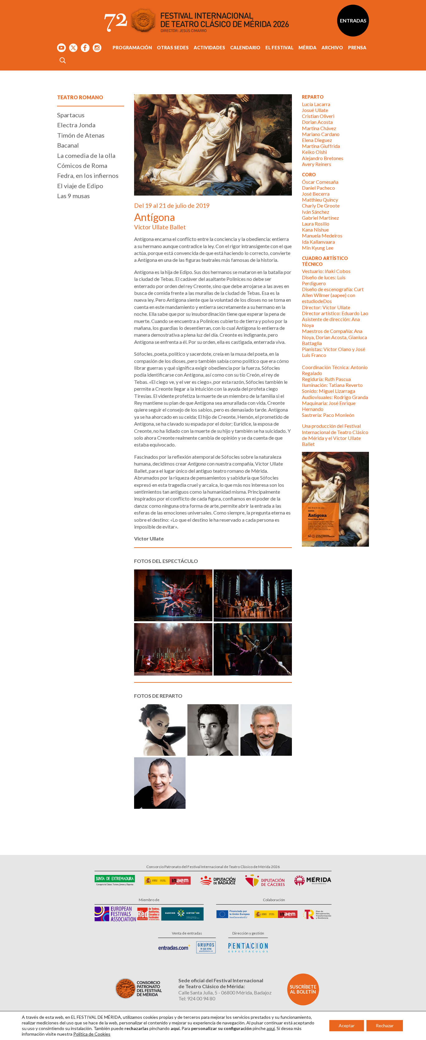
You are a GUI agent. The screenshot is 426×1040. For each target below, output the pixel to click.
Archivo (332, 47)
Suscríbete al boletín (303, 989)
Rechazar (385, 1025)
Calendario (245, 47)
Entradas (353, 20)
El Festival (279, 47)
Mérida (307, 47)
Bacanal (68, 145)
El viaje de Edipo (80, 185)
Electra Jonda (76, 125)
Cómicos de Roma (82, 165)
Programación (132, 47)
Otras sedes (173, 47)
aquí (271, 1028)
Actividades (209, 47)
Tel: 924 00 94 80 (196, 998)
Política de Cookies (91, 1034)
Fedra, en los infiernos (88, 175)
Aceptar (347, 1025)
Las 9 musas (73, 195)
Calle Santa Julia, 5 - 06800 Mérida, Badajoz (225, 992)
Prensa (357, 47)
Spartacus (71, 115)
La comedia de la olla (86, 155)
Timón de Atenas (80, 135)
